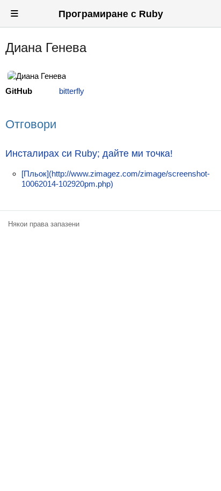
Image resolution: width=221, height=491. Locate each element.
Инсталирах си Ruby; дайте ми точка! (89, 153)
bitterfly (71, 91)
